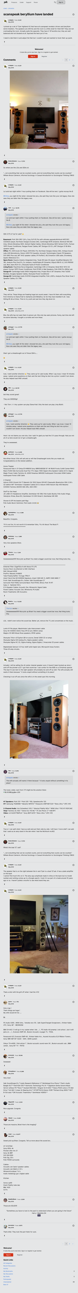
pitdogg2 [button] (11, 327)
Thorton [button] (10, 552)
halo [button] (9, 770)
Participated (7, 1279)
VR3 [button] (9, 388)
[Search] (55, 2)
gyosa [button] (10, 1001)
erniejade (9, 215)
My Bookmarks (39, 1271)
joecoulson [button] (11, 1225)
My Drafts (39, 1276)
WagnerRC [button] (11, 1102)
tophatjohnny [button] (12, 512)
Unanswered (39, 1282)
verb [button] (9, 208)
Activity (5, 1268)
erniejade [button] (11, 20)
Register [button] (44, 56)
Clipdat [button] (10, 1118)
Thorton (9, 608)
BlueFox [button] (10, 601)
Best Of (5, 1284)
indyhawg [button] (11, 536)
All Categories (7, 1263)
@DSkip (6, 196)
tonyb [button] (10, 1134)
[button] (73, 14)
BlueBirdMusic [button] (12, 1199)
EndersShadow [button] (12, 161)
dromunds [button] (11, 1055)
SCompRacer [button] (12, 1071)
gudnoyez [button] (11, 452)
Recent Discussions (9, 1266)
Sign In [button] (33, 56)
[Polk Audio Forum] (6, 2)
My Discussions (8, 1274)
